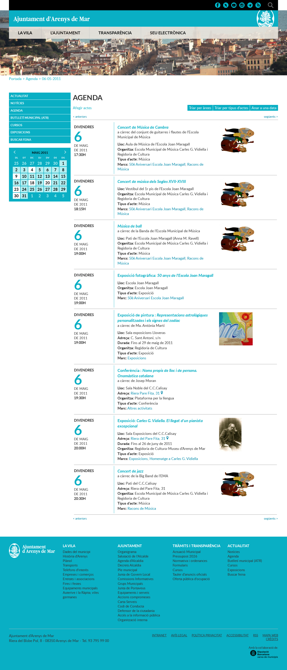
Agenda (32, 78)
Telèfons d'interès (75, 570)
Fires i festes (72, 583)
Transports (70, 565)
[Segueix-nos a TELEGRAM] (250, 4)
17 (24, 182)
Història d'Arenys (75, 556)
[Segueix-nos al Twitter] (226, 4)
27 (47, 189)
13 (47, 176)
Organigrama (127, 551)
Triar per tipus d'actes (231, 107)
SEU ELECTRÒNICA (168, 33)
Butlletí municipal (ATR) (30, 118)
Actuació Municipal (187, 551)
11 (32, 176)
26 (39, 189)
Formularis (180, 565)
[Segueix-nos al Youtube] (234, 4)
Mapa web (270, 635)
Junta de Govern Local (134, 574)
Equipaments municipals (80, 588)
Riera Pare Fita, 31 (145, 393)
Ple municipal (127, 570)
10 (24, 176)
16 (16, 182)
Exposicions (20, 132)
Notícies (17, 103)
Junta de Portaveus (131, 588)
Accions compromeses (134, 597)
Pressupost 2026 (185, 556)
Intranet (159, 635)
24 (24, 189)
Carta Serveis (127, 601)
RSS (255, 635)
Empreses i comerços (78, 574)
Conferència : (157, 373)
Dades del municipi (76, 551)
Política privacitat (207, 635)
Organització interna (132, 620)
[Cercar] (271, 4)
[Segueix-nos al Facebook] (218, 4)
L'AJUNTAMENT (65, 33)
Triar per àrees (200, 107)
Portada (15, 78)
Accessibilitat (237, 635)
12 (39, 176)
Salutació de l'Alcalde (133, 556)
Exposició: (160, 423)
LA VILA (25, 33)
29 (63, 189)
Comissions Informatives (135, 579)
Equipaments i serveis (133, 592)
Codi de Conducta (131, 606)
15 (63, 176)
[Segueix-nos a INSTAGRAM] (242, 4)
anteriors (80, 117)
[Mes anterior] (14, 152)
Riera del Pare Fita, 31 (148, 438)
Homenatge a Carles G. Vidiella (174, 458)
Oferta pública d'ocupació (191, 579)
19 (39, 182)
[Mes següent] (65, 152)
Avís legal (179, 635)
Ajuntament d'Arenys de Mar (51, 19)
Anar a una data (264, 107)
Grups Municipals (130, 583)
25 (32, 189)
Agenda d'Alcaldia (130, 560)
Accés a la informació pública (139, 615)
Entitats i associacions (78, 579)
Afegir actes (82, 108)
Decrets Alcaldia (129, 565)
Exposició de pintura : (162, 317)
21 (55, 182)
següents (271, 117)
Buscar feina (21, 140)
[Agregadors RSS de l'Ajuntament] (258, 4)
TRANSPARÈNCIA (115, 33)
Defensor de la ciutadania (136, 610)
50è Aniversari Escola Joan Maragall (157, 164)
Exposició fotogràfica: (165, 275)
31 (24, 195)
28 (55, 189)
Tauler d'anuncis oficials (190, 574)
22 (63, 182)
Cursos (16, 125)
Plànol (67, 560)
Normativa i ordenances (190, 560)
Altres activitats (139, 408)
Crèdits (272, 639)
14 (55, 176)
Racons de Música (142, 508)
